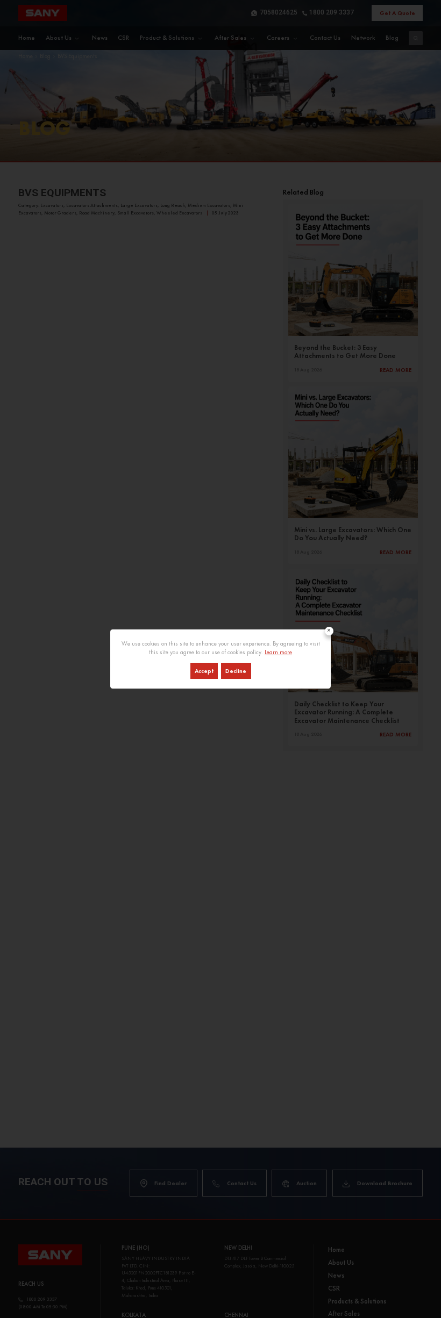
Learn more (278, 652)
